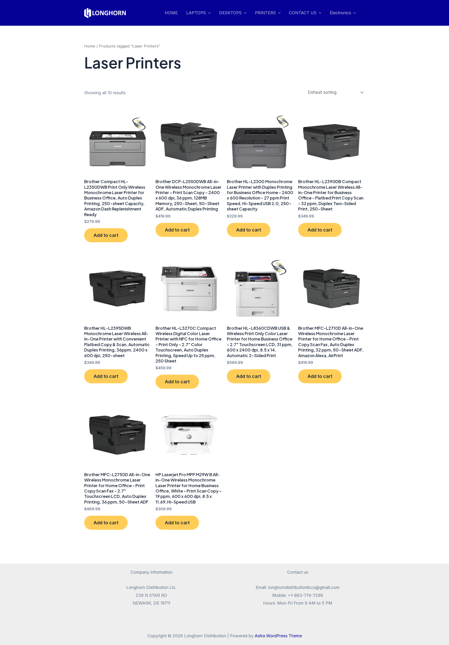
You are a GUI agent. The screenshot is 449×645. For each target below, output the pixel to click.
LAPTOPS (196, 12)
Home (89, 46)
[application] (208, 13)
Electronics (340, 12)
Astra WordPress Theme (278, 635)
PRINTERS (265, 12)
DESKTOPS (230, 12)
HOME (171, 12)
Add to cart (106, 235)
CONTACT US (302, 12)
